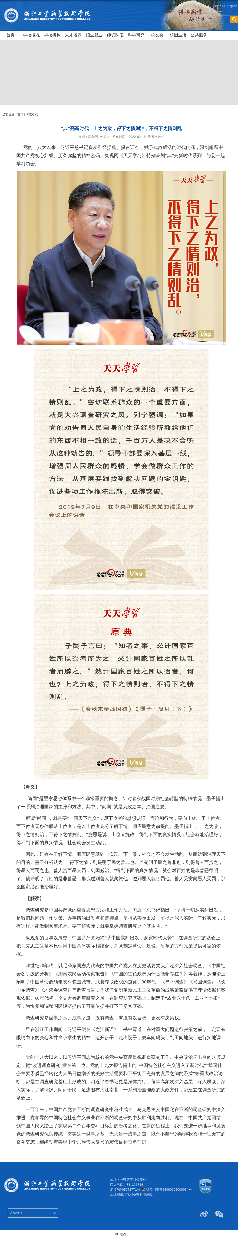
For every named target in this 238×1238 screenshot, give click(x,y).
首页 (10, 35)
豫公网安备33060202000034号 (169, 1189)
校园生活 (178, 35)
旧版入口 (219, 6)
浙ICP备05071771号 (125, 1189)
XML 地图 (119, 1234)
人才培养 (73, 35)
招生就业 (94, 35)
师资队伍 (115, 35)
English (232, 6)
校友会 (157, 35)
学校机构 (52, 35)
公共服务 (199, 35)
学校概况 (31, 35)
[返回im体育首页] (47, 9)
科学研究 (136, 35)
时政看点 (32, 114)
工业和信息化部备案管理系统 (131, 1194)
